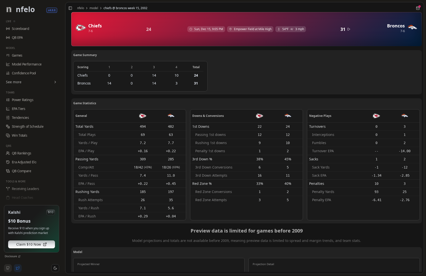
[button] (55, 268)
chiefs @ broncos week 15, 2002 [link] (125, 8)
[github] (8, 268)
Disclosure (11, 256)
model (93, 8)
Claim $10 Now (28, 244)
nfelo (80, 8)
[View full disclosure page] (19, 256)
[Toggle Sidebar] (63, 138)
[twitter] (18, 268)
